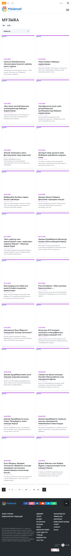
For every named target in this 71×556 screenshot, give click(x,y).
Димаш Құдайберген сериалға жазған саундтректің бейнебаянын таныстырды (52, 421)
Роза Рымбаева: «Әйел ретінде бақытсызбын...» (52, 287)
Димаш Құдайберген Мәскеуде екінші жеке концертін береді (52, 240)
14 (38, 489)
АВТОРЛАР (58, 519)
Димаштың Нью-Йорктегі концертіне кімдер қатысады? (18, 331)
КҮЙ (8, 25)
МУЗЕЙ (39, 519)
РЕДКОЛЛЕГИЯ (7, 516)
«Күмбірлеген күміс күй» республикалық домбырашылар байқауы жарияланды (49, 109)
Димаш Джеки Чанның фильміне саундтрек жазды (51, 198)
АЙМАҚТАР (58, 516)
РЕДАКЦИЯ (18, 516)
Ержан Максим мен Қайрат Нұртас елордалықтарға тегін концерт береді (52, 465)
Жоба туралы (7, 514)
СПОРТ (56, 524)
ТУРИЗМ (39, 535)
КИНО (38, 527)
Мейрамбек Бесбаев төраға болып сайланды (16, 198)
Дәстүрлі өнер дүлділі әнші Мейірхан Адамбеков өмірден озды (52, 155)
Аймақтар (7, 31)
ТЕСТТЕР (39, 540)
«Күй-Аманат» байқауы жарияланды (48, 63)
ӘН (4, 25)
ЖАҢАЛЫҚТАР (59, 514)
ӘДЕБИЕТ (39, 514)
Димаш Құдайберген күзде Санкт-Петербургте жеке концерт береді (16, 421)
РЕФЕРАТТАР (41, 538)
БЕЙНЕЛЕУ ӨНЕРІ (42, 530)
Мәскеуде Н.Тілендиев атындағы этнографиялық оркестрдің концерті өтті (50, 332)
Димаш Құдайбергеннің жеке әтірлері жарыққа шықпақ (17, 375)
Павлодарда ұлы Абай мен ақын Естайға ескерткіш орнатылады (16, 288)
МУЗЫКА (39, 524)
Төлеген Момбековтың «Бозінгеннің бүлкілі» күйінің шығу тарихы (18, 64)
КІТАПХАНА (40, 522)
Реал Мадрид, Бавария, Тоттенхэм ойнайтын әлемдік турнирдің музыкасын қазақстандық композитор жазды (17, 468)
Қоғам (56, 530)
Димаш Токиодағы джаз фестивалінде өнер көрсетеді (17, 154)
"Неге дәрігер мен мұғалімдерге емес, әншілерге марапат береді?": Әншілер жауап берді (18, 242)
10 (26, 489)
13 (34, 489)
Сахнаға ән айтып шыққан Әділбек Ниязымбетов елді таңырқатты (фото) (51, 376)
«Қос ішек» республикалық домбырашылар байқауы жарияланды (16, 108)
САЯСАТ (57, 527)
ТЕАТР (38, 516)
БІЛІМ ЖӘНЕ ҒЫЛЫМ (61, 522)
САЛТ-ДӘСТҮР (42, 532)
